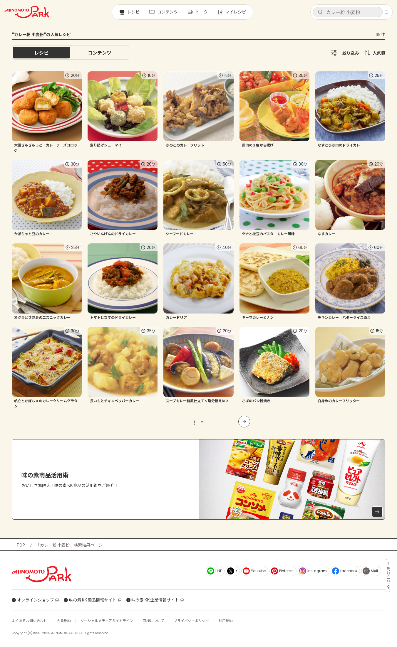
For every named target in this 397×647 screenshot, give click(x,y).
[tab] (99, 52)
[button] (348, 12)
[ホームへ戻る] (26, 12)
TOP (20, 545)
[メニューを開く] (386, 12)
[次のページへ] (244, 421)
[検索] (320, 12)
